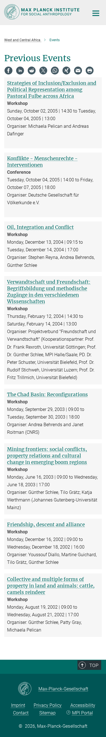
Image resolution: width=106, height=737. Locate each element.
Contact (21, 713)
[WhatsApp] (55, 70)
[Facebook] (8, 70)
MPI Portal (82, 713)
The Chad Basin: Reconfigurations (47, 394)
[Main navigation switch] (95, 13)
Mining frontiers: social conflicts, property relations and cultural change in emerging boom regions (47, 455)
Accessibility (82, 705)
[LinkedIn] (20, 70)
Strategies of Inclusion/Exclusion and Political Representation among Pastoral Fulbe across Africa (51, 89)
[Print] (89, 70)
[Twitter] (43, 70)
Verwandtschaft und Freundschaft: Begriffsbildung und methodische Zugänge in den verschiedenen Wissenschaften (48, 292)
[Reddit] (31, 70)
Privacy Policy (48, 705)
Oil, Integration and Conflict (40, 227)
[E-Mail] (78, 70)
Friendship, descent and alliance (46, 525)
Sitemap (47, 713)
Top (93, 665)
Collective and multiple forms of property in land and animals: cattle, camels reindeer (51, 585)
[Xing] (66, 70)
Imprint (18, 705)
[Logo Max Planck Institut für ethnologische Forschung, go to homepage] (42, 11)
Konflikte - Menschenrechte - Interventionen (42, 161)
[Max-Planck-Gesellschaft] (28, 689)
